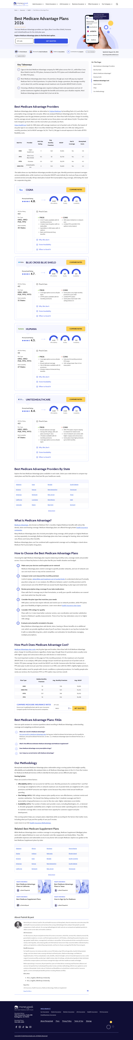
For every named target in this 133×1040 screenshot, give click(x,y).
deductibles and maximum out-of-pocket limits (48, 579)
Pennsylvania (73, 848)
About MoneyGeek (47, 1021)
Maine (34, 505)
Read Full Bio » (28, 991)
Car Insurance (45, 1012)
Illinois (34, 848)
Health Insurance (92, 1012)
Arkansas (19, 495)
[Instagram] (20, 1027)
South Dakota (74, 484)
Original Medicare (55, 111)
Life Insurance (80, 1012)
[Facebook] (16, 1027)
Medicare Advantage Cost (101, 80)
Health (29, 10)
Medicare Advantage (21, 525)
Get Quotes (51, 41)
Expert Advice (97, 84)
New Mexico (51, 500)
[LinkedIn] (27, 1027)
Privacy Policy (66, 1021)
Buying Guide (97, 77)
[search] (117, 4)
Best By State (97, 70)
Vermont (72, 505)
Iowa (33, 484)
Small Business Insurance (48, 1015)
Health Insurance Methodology (40, 823)
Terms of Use (78, 1021)
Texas (71, 495)
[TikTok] (23, 1027)
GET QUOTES (79, 708)
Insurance (22, 10)
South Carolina (73, 859)
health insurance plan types (71, 606)
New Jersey (51, 495)
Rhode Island (73, 853)
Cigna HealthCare (20, 125)
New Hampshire (52, 489)
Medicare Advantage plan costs (25, 649)
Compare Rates (75, 190)
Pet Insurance (104, 1012)
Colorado (19, 505)
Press (57, 1021)
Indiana (34, 853)
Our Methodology (98, 91)
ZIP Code (56, 705)
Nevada (50, 484)
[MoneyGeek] (21, 4)
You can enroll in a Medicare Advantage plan (32, 734)
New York (50, 505)
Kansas (34, 489)
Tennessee (73, 489)
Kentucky (34, 495)
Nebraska (49, 853)
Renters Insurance (68, 1012)
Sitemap (89, 1021)
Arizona (18, 489)
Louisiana (35, 500)
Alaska (18, 853)
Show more (51, 511)
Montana (49, 848)
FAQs (95, 88)
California (19, 500)
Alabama (18, 484)
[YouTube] (30, 1027)
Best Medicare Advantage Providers (104, 66)
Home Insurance (56, 1012)
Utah (71, 500)
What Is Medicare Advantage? (102, 73)
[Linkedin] (88, 991)
